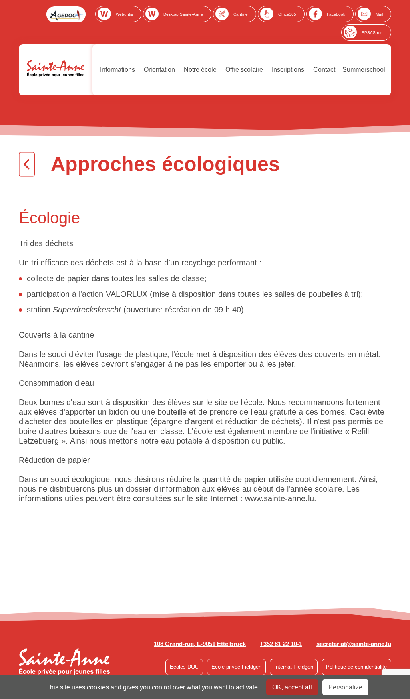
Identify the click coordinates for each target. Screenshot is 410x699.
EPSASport (372, 32)
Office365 (287, 14)
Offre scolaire (243, 69)
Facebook (336, 14)
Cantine (240, 14)
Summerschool (363, 69)
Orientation (158, 69)
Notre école (199, 69)
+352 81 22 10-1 (281, 644)
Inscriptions (287, 69)
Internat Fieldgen (293, 667)
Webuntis (124, 14)
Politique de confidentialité (356, 667)
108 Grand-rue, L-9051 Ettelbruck (200, 644)
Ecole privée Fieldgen (236, 667)
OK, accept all (292, 687)
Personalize (345, 687)
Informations (116, 69)
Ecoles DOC (184, 667)
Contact (323, 69)
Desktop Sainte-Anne (183, 14)
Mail (379, 14)
